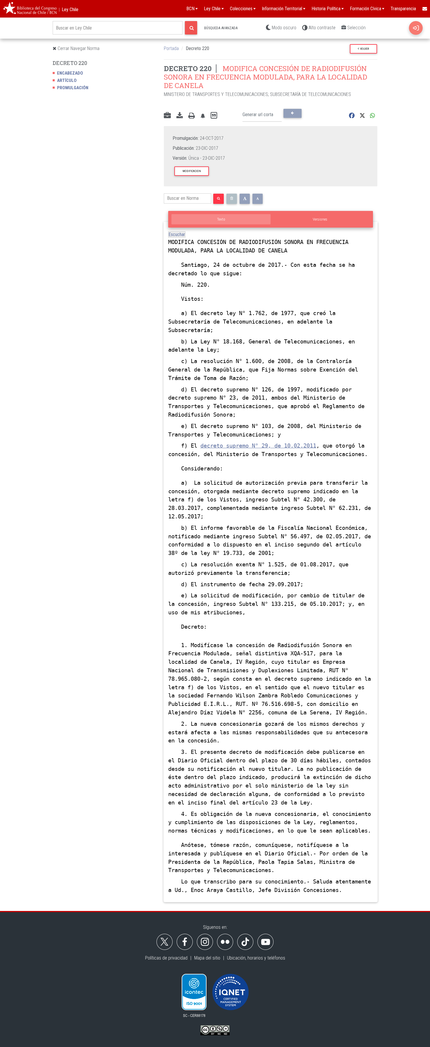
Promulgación (72, 87)
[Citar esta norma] (214, 116)
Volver (364, 48)
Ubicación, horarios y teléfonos (256, 958)
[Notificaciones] (202, 115)
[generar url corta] (292, 113)
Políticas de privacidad (166, 958)
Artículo (67, 80)
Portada (171, 48)
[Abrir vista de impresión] (191, 116)
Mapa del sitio (207, 958)
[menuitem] (424, 9)
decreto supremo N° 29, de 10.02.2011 (258, 445)
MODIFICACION (192, 171)
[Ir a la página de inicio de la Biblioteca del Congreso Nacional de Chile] (30, 9)
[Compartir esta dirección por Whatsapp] (372, 115)
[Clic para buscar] (191, 28)
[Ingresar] (416, 28)
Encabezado (70, 73)
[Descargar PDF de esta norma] (179, 116)
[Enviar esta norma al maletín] (167, 116)
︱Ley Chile (67, 9)
